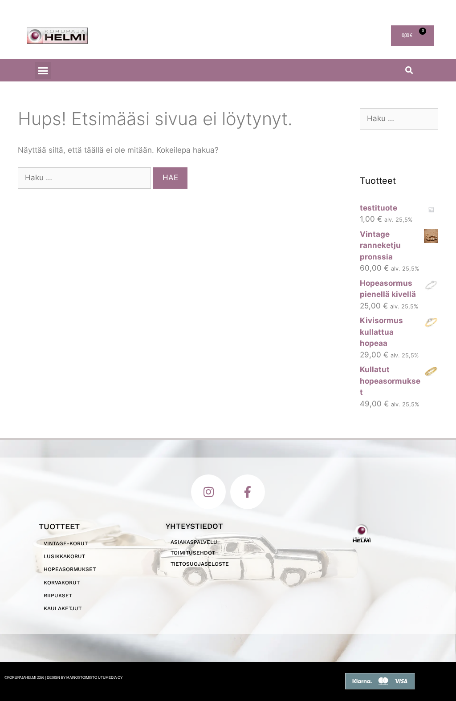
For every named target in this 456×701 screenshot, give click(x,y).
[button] (43, 70)
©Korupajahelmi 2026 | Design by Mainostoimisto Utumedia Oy (63, 678)
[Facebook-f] (247, 491)
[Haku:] (85, 177)
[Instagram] (208, 491)
